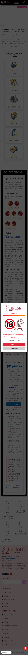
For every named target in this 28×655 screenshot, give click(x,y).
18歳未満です (14, 348)
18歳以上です (14, 344)
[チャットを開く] (25, 648)
